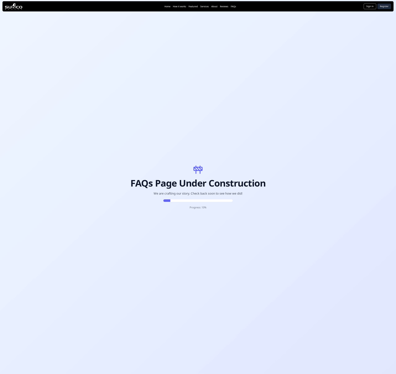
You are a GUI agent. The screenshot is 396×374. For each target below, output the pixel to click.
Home (167, 6)
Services (204, 6)
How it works (179, 6)
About (214, 6)
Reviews (224, 6)
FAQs (233, 6)
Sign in (370, 6)
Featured (193, 6)
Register (384, 6)
